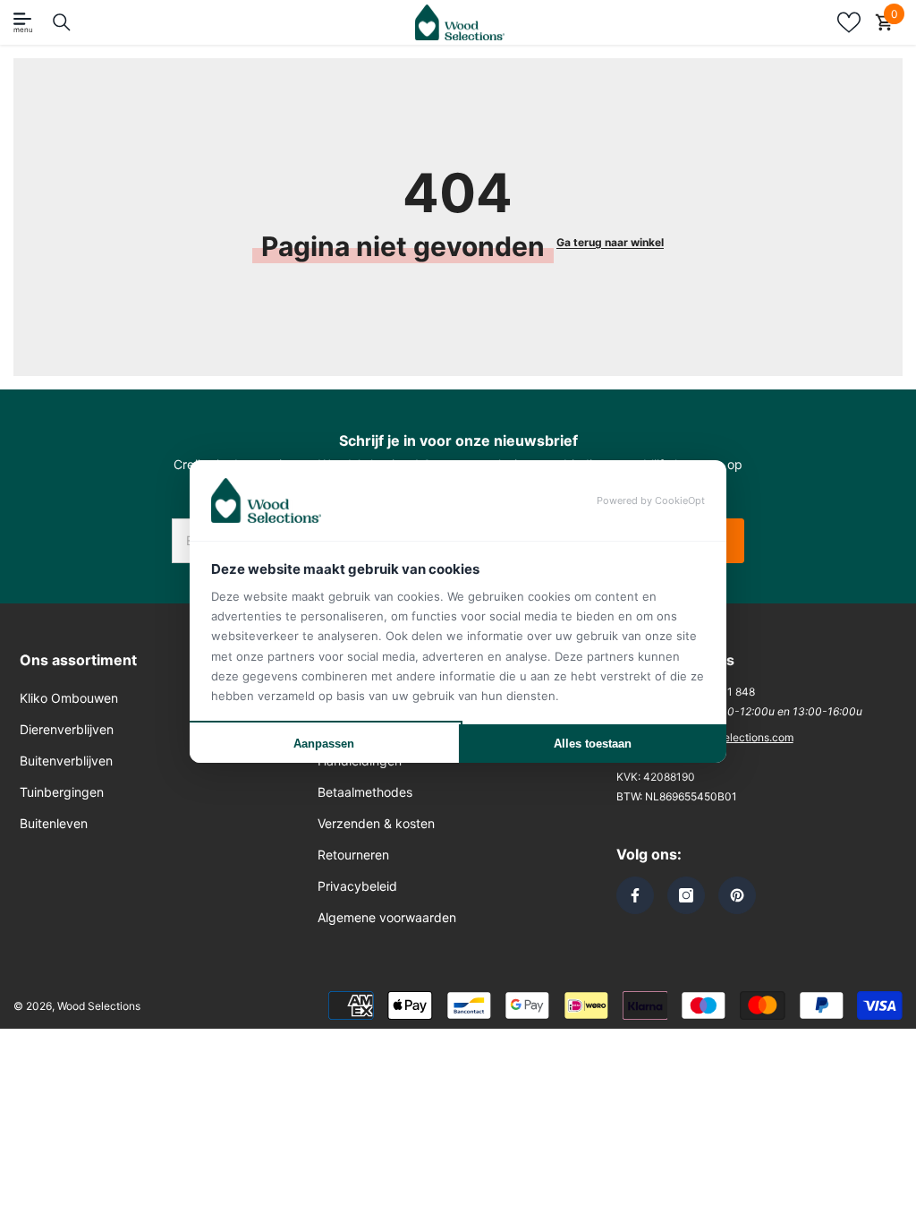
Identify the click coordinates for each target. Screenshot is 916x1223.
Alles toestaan (593, 743)
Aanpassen (323, 743)
